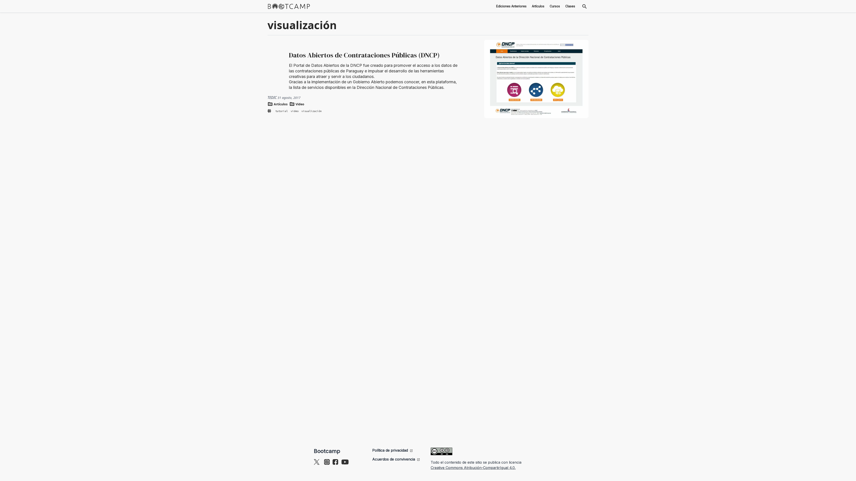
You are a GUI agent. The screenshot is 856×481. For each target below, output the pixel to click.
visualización (311, 111)
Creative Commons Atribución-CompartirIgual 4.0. (473, 467)
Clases (570, 6)
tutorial (281, 111)
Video (299, 104)
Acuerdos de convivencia (393, 459)
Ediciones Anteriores (511, 6)
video (294, 111)
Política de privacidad (390, 450)
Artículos (538, 6)
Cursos (555, 6)
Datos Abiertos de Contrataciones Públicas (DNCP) (364, 55)
